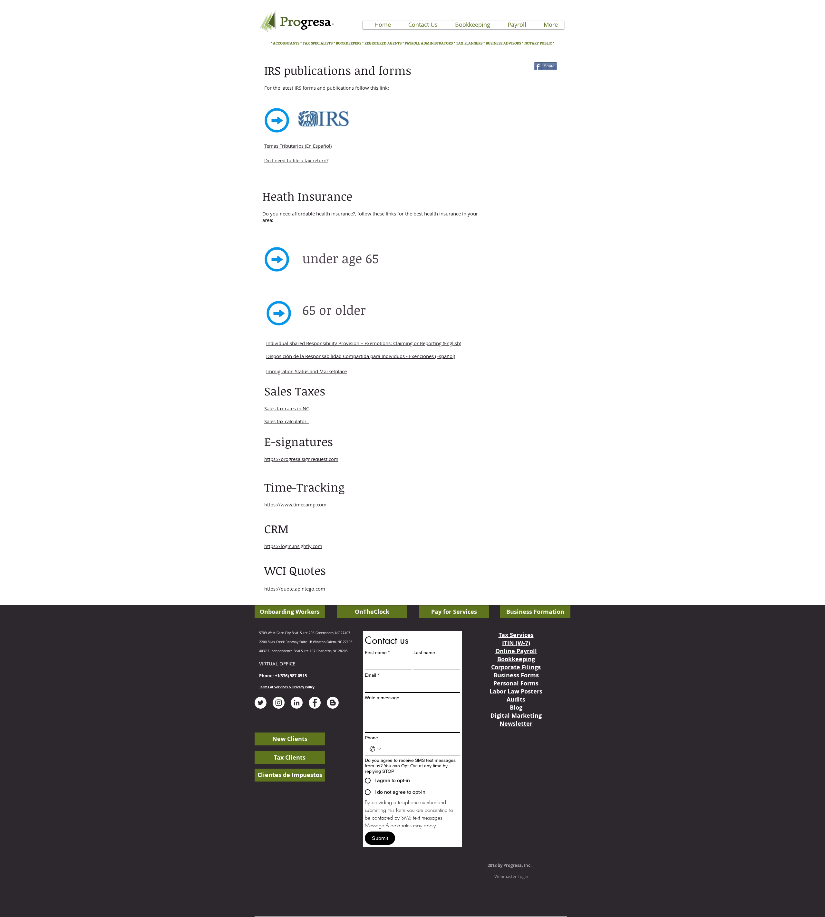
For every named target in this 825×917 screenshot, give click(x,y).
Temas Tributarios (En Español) (298, 146)
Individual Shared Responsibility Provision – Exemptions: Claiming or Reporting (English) (363, 343)
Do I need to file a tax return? (296, 160)
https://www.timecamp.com (295, 504)
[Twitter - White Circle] (261, 703)
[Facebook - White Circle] (315, 703)
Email (372, 675)
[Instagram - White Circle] (279, 703)
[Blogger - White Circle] (333, 703)
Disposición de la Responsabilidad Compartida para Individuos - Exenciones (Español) (360, 356)
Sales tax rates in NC (286, 408)
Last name (424, 652)
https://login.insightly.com (293, 546)
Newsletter (516, 724)
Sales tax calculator (286, 421)
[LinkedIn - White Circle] (297, 703)
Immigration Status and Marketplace (306, 371)
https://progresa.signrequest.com (301, 459)
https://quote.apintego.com (294, 588)
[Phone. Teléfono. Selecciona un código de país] (375, 749)
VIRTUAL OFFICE (277, 663)
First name (377, 652)
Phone (371, 737)
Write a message (382, 697)
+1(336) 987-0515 (291, 676)
